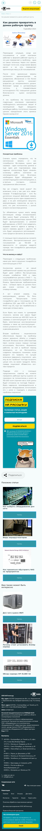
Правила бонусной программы (13, 810)
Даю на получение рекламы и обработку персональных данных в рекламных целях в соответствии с (19, 433)
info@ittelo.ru (8, 777)
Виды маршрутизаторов (15, 537)
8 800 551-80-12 (9, 775)
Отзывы (20, 793)
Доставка (29, 793)
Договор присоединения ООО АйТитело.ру (17, 806)
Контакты (6, 798)
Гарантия (15, 798)
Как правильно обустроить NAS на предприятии (18, 571)
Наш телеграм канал (34, 785)
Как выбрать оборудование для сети (18, 507)
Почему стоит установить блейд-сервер (19, 646)
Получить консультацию (31, 9)
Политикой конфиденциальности (18, 436)
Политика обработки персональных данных (17, 802)
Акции (23, 798)
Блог (8, 14)
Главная (5, 793)
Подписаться (19, 426)
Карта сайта (32, 798)
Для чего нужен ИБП (13, 613)
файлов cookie (20, 820)
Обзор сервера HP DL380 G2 (17, 674)
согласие (13, 431)
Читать (19, 515)
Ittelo (3, 14)
